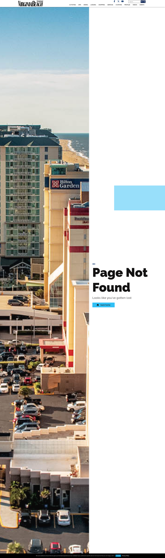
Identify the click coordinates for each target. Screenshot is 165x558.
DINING (86, 5)
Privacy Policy (125, 555)
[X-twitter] (118, 1)
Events (142, 5)
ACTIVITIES (72, 5)
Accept (118, 555)
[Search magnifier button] (144, 1)
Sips (79, 5)
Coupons (119, 5)
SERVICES (110, 5)
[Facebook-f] (114, 1)
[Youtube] (122, 1)
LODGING (93, 5)
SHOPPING (102, 5)
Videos (135, 5)
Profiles (127, 5)
